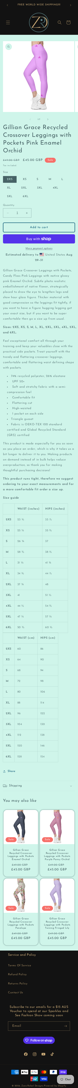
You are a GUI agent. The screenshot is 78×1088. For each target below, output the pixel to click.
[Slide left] (30, 119)
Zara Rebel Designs (32, 1086)
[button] (8, 22)
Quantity (8, 205)
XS (25, 179)
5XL (10, 196)
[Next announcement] (70, 5)
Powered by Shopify (55, 1086)
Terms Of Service (19, 965)
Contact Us (15, 992)
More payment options (39, 248)
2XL (24, 187)
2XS (10, 179)
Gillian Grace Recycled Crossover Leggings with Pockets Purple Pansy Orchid (57, 855)
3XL (40, 187)
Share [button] (11, 771)
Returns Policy (17, 983)
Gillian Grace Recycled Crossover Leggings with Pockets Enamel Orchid (21, 855)
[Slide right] (47, 119)
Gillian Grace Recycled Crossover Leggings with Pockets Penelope (21, 923)
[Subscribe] (65, 1026)
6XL (26, 196)
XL (9, 187)
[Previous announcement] (7, 5)
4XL (55, 187)
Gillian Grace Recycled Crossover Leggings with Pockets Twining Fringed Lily (57, 923)
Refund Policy (17, 974)
